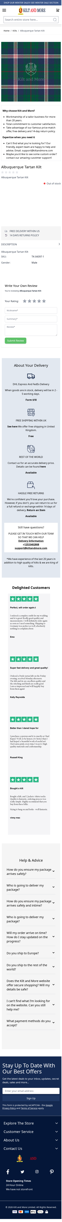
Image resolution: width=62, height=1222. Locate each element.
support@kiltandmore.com (31, 548)
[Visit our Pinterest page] (53, 1171)
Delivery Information (31, 541)
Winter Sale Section (46, 2)
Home (6, 30)
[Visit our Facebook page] (9, 1171)
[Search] (54, 19)
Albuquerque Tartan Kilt (32, 30)
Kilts (15, 30)
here (43, 466)
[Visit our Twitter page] (24, 1171)
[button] (10, 172)
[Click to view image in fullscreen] (31, 72)
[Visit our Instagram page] (38, 1171)
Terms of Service (29, 1108)
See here (12, 426)
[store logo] (31, 10)
